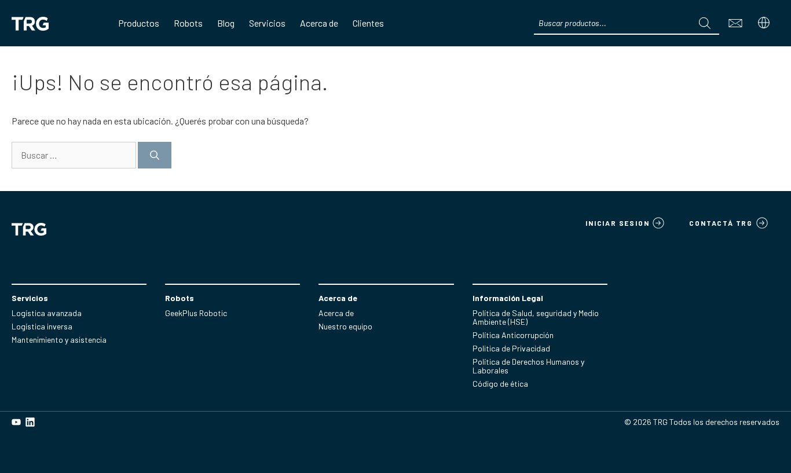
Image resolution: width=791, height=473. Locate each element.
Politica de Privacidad (511, 348)
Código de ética (500, 383)
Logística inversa (42, 326)
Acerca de (336, 313)
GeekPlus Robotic (196, 313)
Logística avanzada (47, 313)
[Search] (704, 23)
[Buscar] (154, 155)
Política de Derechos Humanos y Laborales (528, 366)
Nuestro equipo (345, 326)
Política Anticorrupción (513, 335)
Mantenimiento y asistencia (59, 339)
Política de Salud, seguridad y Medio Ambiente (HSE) (536, 317)
